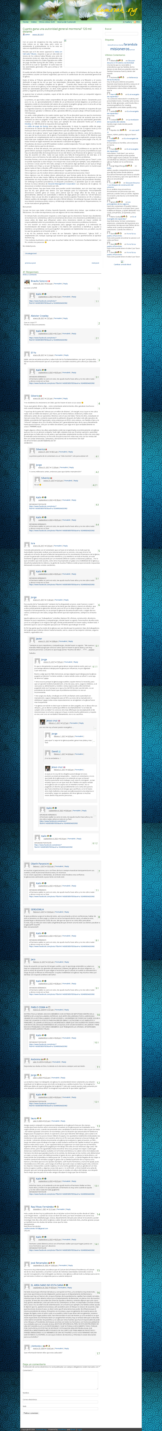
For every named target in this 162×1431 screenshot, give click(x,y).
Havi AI (113, 94)
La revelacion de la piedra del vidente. (123, 120)
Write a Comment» (30, 274)
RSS (138, 22)
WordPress (62, 1429)
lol (111, 138)
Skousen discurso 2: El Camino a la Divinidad (121, 61)
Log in (79, 1429)
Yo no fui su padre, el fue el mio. (121, 234)
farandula (130, 44)
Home (25, 22)
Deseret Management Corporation (61, 184)
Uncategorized (30, 253)
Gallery (128, 22)
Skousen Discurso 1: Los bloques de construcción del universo (123, 185)
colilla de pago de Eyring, (37, 126)
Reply (65, 283)
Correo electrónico (30, 1399)
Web (24, 1406)
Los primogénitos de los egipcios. (119, 203)
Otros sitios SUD (47, 22)
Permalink (58, 283)
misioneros (119, 48)
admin (27, 34)
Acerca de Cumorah (66, 22)
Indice (34, 22)
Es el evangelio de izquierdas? (121, 218)
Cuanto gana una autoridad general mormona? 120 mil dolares (57, 30)
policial (132, 50)
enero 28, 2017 (38, 34)
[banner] (81, 10)
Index (109, 168)
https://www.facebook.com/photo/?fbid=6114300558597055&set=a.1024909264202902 (48, 302)
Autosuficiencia (113, 45)
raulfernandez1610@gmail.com (36, 1228)
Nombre (26, 1393)
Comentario (28, 1370)
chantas (120, 45)
